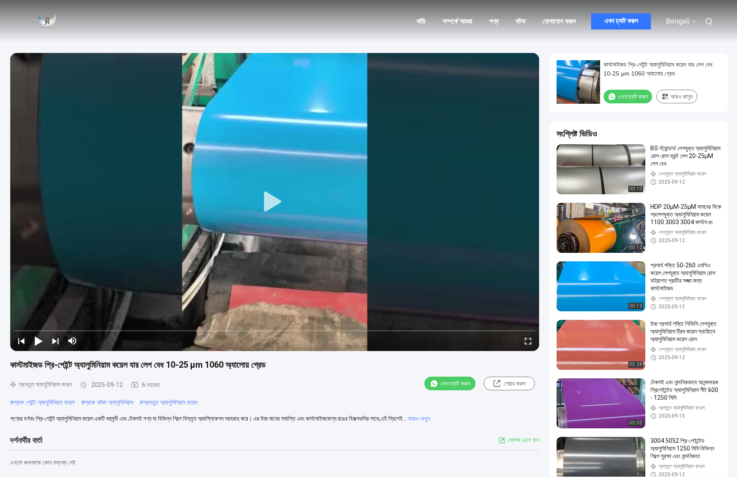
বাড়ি (421, 21)
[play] (274, 202)
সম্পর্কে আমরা (457, 21)
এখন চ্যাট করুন (621, 20)
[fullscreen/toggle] (528, 340)
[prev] (21, 340)
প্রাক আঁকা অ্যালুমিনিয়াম (109, 402)
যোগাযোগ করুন (559, 21)
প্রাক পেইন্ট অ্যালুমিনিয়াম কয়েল (44, 402)
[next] (55, 340)
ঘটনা (520, 21)
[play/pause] (38, 340)
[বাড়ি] (47, 21)
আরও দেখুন (419, 418)
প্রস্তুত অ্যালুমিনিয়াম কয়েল (170, 402)
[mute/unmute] (72, 340)
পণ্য (494, 21)
